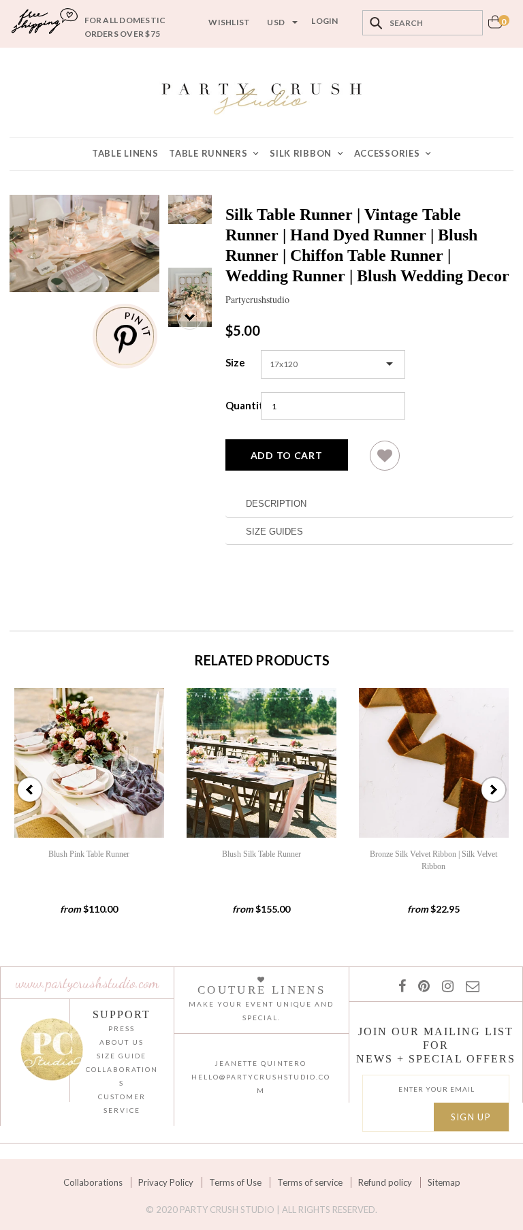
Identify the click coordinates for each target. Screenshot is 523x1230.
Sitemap (444, 1182)
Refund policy (385, 1182)
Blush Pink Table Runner (88, 854)
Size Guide (121, 1056)
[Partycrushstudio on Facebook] (401, 985)
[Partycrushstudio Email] (470, 985)
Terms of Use (235, 1182)
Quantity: (239, 405)
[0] (495, 25)
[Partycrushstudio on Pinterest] (421, 985)
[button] (384, 460)
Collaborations (93, 1182)
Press (121, 1028)
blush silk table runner (261, 854)
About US (121, 1042)
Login (324, 21)
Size (235, 362)
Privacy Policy (165, 1182)
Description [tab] (276, 504)
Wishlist (229, 22)
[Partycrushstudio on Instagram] (445, 985)
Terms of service (310, 1182)
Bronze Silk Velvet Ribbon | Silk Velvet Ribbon (433, 860)
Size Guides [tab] (274, 531)
